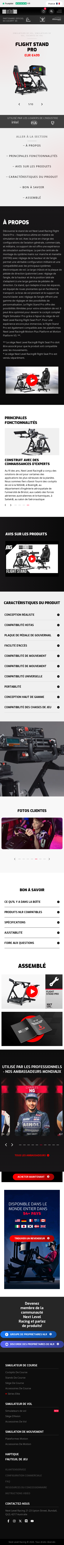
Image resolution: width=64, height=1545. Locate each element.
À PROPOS (33, 145)
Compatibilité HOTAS (19, 625)
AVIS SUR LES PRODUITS (33, 166)
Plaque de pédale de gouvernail (27, 635)
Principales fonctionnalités (33, 156)
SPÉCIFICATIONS (14, 922)
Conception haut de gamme (24, 697)
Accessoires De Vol (15, 1421)
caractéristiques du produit (33, 177)
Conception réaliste (19, 615)
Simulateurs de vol (15, 1410)
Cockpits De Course (16, 1372)
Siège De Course (14, 1383)
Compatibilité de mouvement (25, 656)
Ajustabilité (13, 933)
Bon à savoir (33, 187)
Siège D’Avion (12, 1416)
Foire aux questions (19, 943)
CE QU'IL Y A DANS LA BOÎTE (22, 902)
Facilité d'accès (15, 645)
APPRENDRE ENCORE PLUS (32, 1130)
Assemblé (33, 197)
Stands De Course (15, 1377)
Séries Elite (14, 1393)
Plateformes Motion (16, 1438)
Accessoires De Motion (18, 1444)
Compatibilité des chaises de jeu (27, 707)
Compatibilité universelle (23, 676)
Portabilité (12, 687)
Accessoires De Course (18, 1388)
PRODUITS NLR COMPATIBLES (23, 912)
